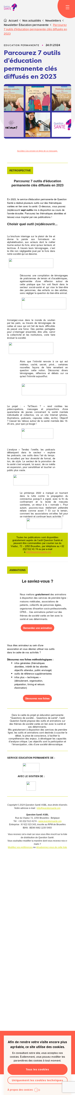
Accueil (13, 20)
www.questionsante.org (50, 821)
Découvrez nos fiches (37, 698)
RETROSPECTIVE (20, 170)
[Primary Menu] (67, 7)
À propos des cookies (20, 1089)
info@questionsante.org (38, 552)
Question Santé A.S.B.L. (10, 7)
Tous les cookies (37, 1069)
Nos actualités (31, 20)
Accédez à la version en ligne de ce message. (37, 151)
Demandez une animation (37, 628)
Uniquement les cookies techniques (37, 1080)
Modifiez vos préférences (20, 847)
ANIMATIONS (17, 570)
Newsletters (53, 20)
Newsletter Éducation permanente (26, 25)
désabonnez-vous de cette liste (51, 847)
